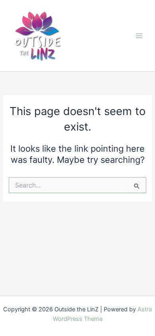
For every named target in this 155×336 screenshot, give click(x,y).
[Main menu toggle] (139, 35)
